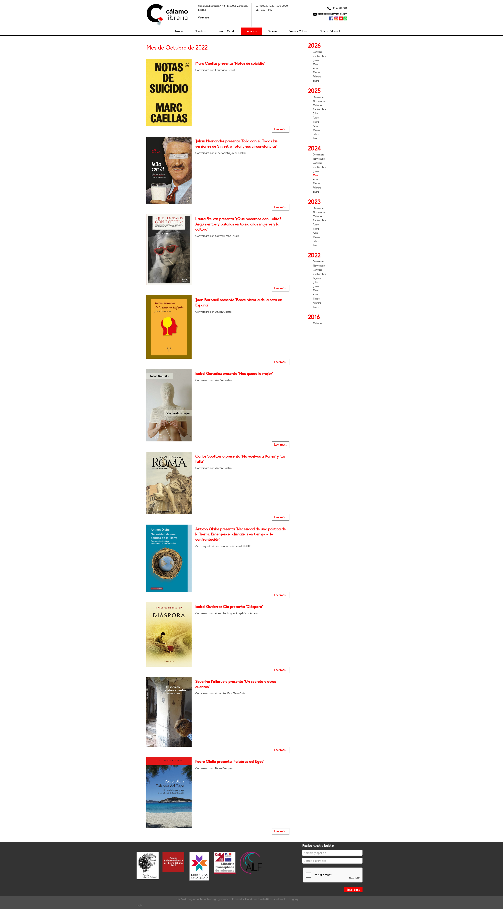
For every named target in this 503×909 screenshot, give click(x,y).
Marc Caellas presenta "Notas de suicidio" (230, 63)
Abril (315, 68)
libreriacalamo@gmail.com (332, 13)
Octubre (317, 51)
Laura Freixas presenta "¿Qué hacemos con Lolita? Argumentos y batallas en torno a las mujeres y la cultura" (238, 224)
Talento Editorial (330, 31)
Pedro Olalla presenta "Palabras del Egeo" (229, 761)
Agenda (252, 31)
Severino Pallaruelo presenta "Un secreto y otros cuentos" (235, 684)
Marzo (316, 72)
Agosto (317, 278)
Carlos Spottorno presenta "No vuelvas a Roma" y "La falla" (240, 459)
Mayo (316, 64)
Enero (316, 80)
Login (139, 905)
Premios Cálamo (298, 31)
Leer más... (280, 129)
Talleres (272, 31)
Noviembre (319, 101)
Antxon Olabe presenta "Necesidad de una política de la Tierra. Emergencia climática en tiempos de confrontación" (240, 534)
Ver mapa (203, 17)
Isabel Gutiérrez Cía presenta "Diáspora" (229, 606)
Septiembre (319, 56)
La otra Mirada (226, 31)
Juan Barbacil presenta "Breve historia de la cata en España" (238, 302)
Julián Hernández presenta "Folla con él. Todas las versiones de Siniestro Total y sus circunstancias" (236, 144)
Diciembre (318, 97)
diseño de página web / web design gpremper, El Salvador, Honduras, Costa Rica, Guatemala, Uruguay (237, 899)
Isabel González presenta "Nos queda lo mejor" (234, 373)
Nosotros (200, 31)
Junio (316, 60)
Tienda (179, 31)
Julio (315, 113)
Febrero (317, 76)
